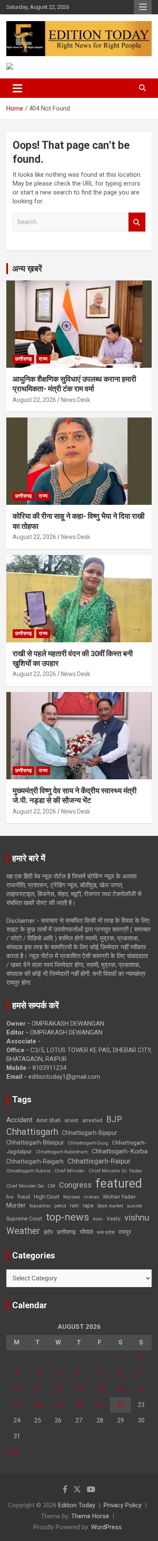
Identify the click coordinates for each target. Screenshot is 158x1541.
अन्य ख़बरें (27, 269)
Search (137, 222)
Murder (16, 1205)
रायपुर (124, 1231)
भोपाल (86, 1232)
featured (119, 1183)
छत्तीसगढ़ (66, 1231)
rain (74, 1206)
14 (99, 1389)
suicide (134, 1206)
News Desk (75, 399)
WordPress (106, 1527)
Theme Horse (90, 1516)
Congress (75, 1184)
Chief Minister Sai (25, 1186)
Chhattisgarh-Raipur (99, 1161)
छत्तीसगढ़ (23, 359)
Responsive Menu (143, 7)
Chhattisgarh (32, 1131)
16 (141, 1389)
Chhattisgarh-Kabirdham (62, 1152)
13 (78, 1389)
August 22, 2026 (34, 399)
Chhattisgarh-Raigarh (35, 1161)
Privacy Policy (123, 1505)
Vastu (114, 1219)
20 (78, 1405)
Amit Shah (48, 1120)
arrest (71, 1120)
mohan (91, 1197)
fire (9, 1197)
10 (16, 1389)
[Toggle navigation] (17, 88)
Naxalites (40, 1206)
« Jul (12, 1451)
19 (58, 1405)
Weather (23, 1231)
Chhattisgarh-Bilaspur (35, 1142)
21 (99, 1405)
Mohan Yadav (119, 1197)
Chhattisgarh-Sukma (28, 1171)
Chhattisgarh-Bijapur (89, 1132)
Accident (19, 1120)
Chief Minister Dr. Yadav (115, 1171)
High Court (46, 1196)
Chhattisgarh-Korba (119, 1151)
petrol (60, 1206)
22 (120, 1405)
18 (37, 1405)
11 (37, 1389)
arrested (92, 1120)
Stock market (110, 1206)
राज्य (43, 359)
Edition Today (76, 1505)
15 (120, 1389)
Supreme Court (24, 1218)
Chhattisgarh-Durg (88, 1143)
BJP (114, 1119)
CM (51, 1186)
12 (58, 1389)
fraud (23, 1197)
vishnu (136, 1217)
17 (16, 1405)
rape (88, 1205)
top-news (67, 1217)
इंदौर (48, 1232)
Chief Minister (69, 1171)
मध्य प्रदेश (106, 1232)
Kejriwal (71, 1197)
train (98, 1219)
